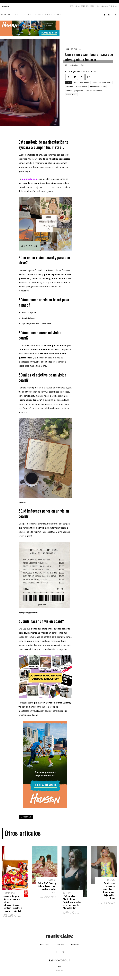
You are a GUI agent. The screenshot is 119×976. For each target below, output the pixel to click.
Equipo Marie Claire (83, 71)
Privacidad (44, 945)
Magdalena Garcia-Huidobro (12, 915)
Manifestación (81, 86)
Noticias (60, 945)
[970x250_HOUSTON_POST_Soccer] (29, 35)
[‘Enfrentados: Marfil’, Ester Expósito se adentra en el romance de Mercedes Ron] (74, 871)
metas (69, 91)
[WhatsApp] (88, 77)
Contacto (75, 945)
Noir (59, 966)
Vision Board (71, 95)
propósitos (78, 91)
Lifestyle (72, 49)
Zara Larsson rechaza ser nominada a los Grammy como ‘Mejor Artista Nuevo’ (109, 891)
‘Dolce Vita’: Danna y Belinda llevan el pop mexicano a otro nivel (46, 888)
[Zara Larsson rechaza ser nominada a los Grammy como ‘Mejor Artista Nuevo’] (104, 865)
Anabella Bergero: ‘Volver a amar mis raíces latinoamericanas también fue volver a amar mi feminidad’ (12, 903)
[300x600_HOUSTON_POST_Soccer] (45, 810)
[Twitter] (75, 77)
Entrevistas (9, 893)
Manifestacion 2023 (98, 86)
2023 (75, 82)
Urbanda (59, 970)
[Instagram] (109, 15)
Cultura (52, 880)
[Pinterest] (81, 77)
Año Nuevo (84, 82)
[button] (116, 14)
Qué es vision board (94, 91)
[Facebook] (105, 15)
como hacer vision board (101, 82)
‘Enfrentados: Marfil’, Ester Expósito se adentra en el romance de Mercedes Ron (72, 902)
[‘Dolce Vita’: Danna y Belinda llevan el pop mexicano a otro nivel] (44, 865)
